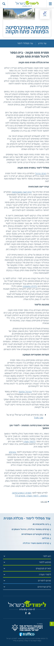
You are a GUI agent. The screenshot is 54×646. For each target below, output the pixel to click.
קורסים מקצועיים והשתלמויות (35, 534)
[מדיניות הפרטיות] (52, 624)
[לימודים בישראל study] (27, 4)
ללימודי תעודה (29, 441)
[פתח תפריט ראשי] (50, 4)
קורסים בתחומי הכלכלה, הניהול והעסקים (30, 529)
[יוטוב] (29, 613)
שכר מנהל (38, 417)
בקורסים (12, 452)
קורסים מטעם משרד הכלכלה (36, 543)
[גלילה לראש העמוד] (52, 638)
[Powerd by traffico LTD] (27, 634)
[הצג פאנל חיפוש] (4, 4)
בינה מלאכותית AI (41, 524)
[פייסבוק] (25, 613)
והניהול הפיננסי (25, 391)
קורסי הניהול (40, 173)
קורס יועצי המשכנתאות (22, 192)
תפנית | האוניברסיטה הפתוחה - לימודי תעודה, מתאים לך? (30, 494)
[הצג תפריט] (4, 556)
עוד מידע (42, 43)
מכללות (45, 538)
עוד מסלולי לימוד (25, 43)
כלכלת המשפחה (30, 286)
